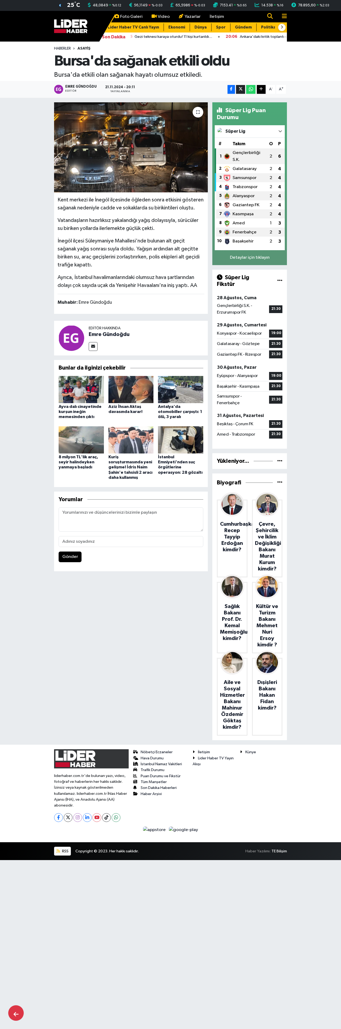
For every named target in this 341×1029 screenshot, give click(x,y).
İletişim (217, 16)
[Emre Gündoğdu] (71, 338)
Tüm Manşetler (154, 782)
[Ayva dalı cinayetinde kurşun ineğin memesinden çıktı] (81, 389)
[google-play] (183, 830)
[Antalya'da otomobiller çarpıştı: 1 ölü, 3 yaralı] (180, 389)
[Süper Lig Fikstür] (279, 280)
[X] (68, 817)
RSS (64, 851)
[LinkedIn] (87, 817)
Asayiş (84, 48)
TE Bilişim (279, 851)
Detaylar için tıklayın (250, 257)
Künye (250, 752)
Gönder (70, 556)
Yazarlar (193, 16)
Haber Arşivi (151, 794)
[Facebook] (58, 817)
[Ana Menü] (282, 16)
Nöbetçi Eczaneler (157, 752)
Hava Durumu (152, 758)
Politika (268, 27)
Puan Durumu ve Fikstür (161, 776)
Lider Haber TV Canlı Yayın (133, 27)
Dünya (200, 27)
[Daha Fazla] (261, 89)
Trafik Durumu (152, 770)
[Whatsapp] (116, 817)
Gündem (243, 27)
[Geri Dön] (16, 1013)
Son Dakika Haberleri (159, 788)
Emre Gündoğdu (109, 334)
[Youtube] (96, 817)
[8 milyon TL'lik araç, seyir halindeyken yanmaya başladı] (81, 439)
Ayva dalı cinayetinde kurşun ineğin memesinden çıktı (80, 411)
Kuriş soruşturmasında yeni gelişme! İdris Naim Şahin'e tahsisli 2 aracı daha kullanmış (130, 467)
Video (164, 16)
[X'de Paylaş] (240, 89)
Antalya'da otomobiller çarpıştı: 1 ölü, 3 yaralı (180, 411)
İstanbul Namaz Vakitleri (161, 764)
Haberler (62, 48)
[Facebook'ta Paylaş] (231, 89)
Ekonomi (176, 27)
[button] (282, 27)
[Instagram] (77, 817)
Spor (221, 27)
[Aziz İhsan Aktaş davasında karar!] (131, 389)
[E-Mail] (93, 346)
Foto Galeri (131, 16)
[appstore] (155, 830)
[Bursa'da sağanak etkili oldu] (131, 147)
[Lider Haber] (70, 26)
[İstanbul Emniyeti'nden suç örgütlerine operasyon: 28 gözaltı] (180, 439)
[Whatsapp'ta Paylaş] (250, 89)
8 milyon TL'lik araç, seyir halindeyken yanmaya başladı (78, 462)
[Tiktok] (106, 817)
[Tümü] (279, 461)
